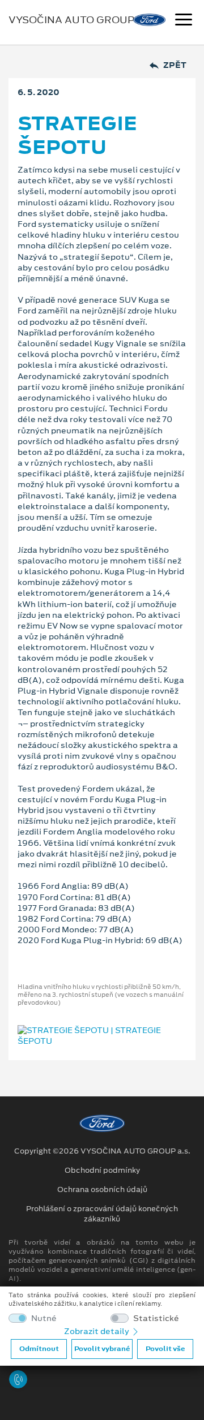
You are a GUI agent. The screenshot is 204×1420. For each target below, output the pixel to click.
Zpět (174, 65)
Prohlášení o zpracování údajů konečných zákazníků (102, 1214)
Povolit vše (165, 1348)
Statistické (156, 1318)
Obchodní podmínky (102, 1170)
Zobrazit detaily (97, 1331)
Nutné (44, 1318)
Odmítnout (39, 1348)
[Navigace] (183, 21)
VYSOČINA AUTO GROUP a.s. (81, 20)
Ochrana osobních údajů (102, 1190)
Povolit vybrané (102, 1348)
